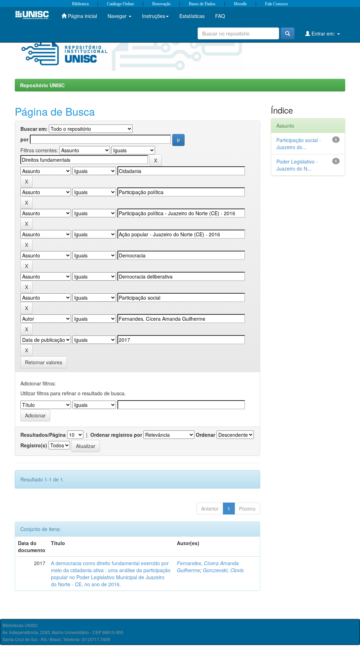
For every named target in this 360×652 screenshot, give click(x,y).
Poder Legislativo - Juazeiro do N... (297, 165)
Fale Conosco (276, 4)
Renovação (161, 4)
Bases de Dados (202, 4)
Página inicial (81, 15)
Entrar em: (323, 33)
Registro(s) (33, 445)
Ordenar (205, 434)
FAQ (220, 15)
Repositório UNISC (42, 85)
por (24, 139)
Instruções (153, 15)
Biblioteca (80, 4)
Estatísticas (192, 15)
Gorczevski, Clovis (223, 570)
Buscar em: (33, 128)
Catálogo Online (120, 4)
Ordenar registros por (116, 434)
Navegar (118, 15)
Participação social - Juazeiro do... (298, 143)
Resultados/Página (43, 434)
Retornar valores (43, 362)
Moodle (240, 4)
